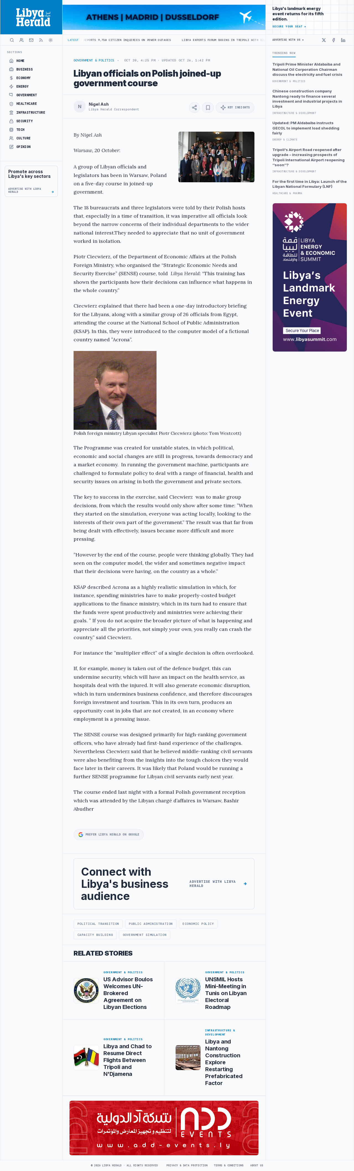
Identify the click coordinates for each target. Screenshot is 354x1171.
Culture (23, 138)
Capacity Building (95, 935)
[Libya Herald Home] (31, 17)
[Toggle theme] (50, 40)
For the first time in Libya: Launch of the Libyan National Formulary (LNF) (309, 184)
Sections (14, 52)
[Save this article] (208, 107)
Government (26, 95)
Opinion (23, 147)
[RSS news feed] (41, 40)
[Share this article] (194, 107)
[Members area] (21, 40)
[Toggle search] (12, 40)
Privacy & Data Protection (186, 1165)
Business (24, 69)
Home (20, 61)
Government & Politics (94, 60)
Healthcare (26, 104)
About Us (256, 1165)
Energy (22, 87)
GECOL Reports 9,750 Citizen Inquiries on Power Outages (85, 40)
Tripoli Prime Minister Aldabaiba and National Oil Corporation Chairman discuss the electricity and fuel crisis (307, 69)
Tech (20, 130)
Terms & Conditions (228, 1165)
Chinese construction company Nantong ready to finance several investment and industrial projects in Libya (307, 98)
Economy (23, 78)
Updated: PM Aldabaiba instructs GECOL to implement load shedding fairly (305, 128)
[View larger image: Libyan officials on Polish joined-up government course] (216, 157)
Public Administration (151, 924)
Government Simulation (144, 935)
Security (24, 121)
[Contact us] (31, 40)
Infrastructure (30, 113)
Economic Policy (198, 924)
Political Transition (98, 924)
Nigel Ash (99, 104)
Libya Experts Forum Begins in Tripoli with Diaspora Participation (204, 40)
